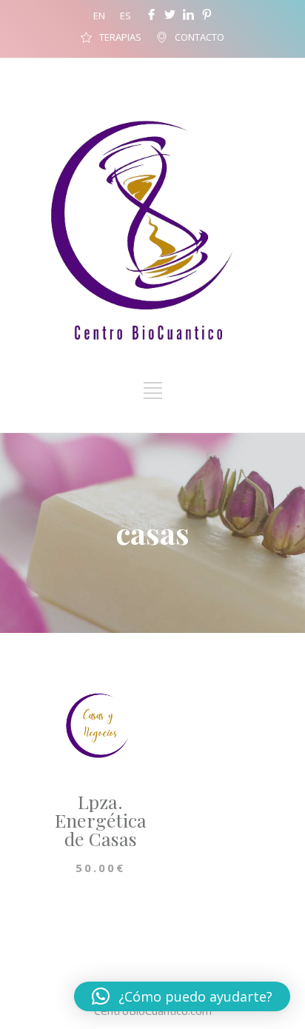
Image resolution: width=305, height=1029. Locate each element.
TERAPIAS (120, 37)
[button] (182, 996)
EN (99, 15)
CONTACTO (199, 37)
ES (125, 15)
